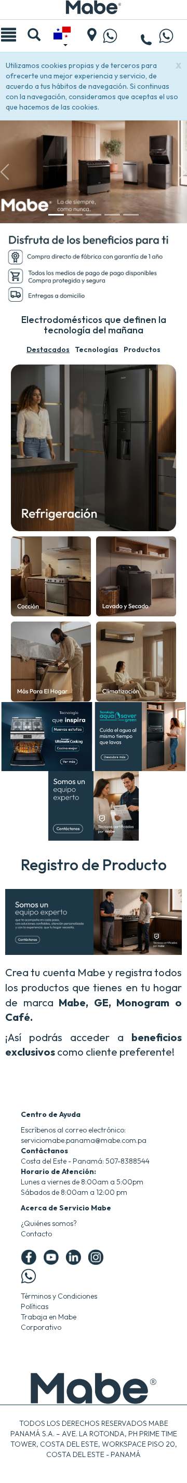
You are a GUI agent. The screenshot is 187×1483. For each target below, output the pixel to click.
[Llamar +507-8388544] (146, 41)
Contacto (36, 1233)
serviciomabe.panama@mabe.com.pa (83, 1140)
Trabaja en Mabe (48, 1317)
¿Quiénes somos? (49, 1223)
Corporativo (41, 1327)
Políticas (34, 1306)
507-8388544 (127, 1161)
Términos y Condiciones (59, 1296)
